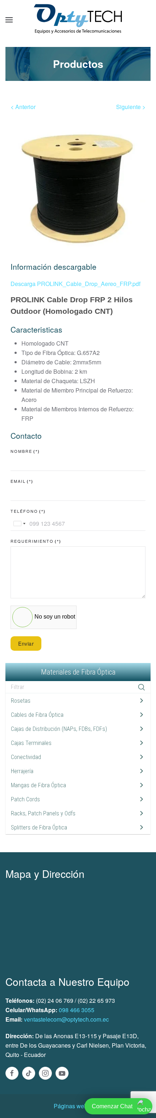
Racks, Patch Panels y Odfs (43, 813)
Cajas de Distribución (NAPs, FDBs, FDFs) (59, 728)
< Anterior (23, 107)
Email (22, 481)
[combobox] (19, 523)
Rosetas (20, 700)
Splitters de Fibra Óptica (39, 827)
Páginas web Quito (78, 1106)
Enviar (26, 643)
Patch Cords (25, 799)
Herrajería (22, 771)
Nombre (25, 451)
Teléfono (28, 511)
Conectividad (26, 757)
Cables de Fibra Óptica (37, 714)
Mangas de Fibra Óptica (38, 785)
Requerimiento (36, 541)
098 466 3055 (76, 1010)
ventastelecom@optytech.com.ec (66, 1019)
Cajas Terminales (31, 743)
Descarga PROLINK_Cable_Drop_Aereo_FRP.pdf (75, 284)
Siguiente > (130, 107)
